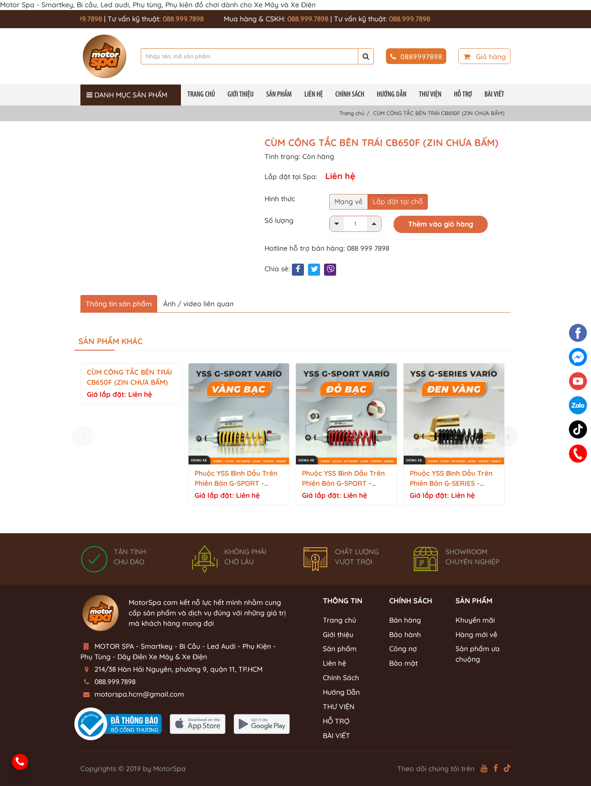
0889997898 (421, 56)
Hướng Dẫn (391, 95)
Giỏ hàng (490, 56)
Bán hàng (405, 620)
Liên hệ (313, 95)
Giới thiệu (241, 95)
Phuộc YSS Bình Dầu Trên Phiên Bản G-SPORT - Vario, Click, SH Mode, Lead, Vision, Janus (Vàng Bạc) (238, 479)
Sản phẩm (279, 95)
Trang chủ (201, 95)
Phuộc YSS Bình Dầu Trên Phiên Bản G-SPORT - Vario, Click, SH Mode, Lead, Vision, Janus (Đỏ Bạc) (343, 479)
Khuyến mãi (475, 620)
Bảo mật (403, 663)
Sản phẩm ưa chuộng (478, 653)
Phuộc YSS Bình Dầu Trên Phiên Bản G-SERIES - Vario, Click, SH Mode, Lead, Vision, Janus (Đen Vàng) (451, 479)
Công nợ (403, 648)
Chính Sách (349, 95)
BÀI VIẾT (494, 95)
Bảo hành (405, 634)
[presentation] (83, 436)
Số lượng (279, 220)
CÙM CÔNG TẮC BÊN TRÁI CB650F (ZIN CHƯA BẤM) (129, 377)
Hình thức (280, 198)
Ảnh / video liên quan (198, 303)
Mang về (348, 201)
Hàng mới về (476, 634)
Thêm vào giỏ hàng (440, 224)
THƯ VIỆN (430, 95)
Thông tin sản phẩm (119, 303)
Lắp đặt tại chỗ (398, 201)
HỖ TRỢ (463, 95)
